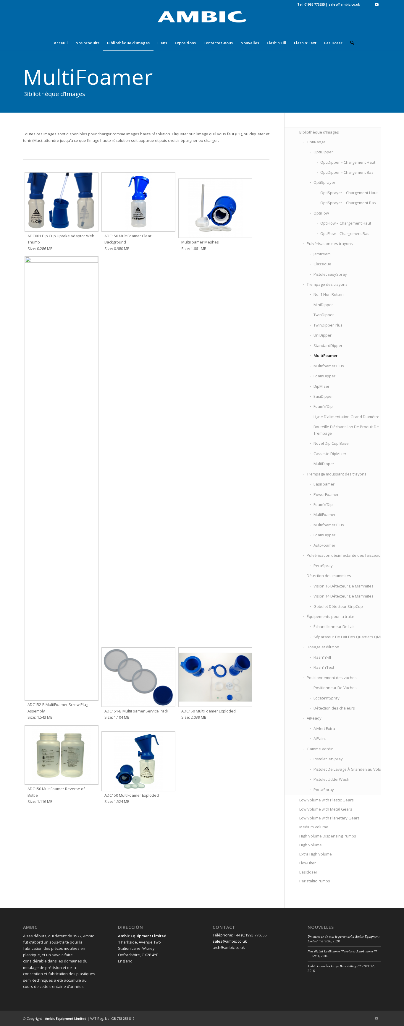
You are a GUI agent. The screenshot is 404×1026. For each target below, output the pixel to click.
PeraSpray (323, 565)
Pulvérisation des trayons (330, 243)
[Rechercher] (350, 42)
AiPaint (319, 738)
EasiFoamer (323, 484)
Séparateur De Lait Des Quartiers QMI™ (348, 636)
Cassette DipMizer (329, 453)
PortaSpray (323, 789)
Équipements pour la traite (330, 616)
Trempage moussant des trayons (336, 474)
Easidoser (308, 872)
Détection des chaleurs (334, 708)
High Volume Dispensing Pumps (327, 836)
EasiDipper (323, 396)
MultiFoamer (325, 355)
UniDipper (322, 335)
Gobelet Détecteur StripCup (338, 606)
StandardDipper (327, 345)
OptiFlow (321, 213)
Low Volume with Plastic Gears (326, 800)
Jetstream (322, 253)
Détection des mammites (329, 575)
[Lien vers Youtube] (376, 4)
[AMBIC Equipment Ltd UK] (202, 22)
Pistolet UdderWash (331, 779)
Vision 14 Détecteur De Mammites (343, 596)
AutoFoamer (324, 545)
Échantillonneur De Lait (334, 626)
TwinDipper (323, 314)
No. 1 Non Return (328, 294)
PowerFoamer (326, 494)
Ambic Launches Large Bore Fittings (333, 966)
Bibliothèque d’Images (319, 132)
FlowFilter (307, 863)
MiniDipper (323, 304)
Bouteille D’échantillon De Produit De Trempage (346, 430)
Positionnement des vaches (332, 677)
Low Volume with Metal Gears (325, 809)
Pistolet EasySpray (330, 274)
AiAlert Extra (324, 728)
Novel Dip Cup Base (331, 443)
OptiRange (316, 142)
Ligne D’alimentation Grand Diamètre (346, 416)
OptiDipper (323, 152)
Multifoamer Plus (328, 365)
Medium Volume (313, 826)
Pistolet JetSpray (328, 759)
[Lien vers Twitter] (367, 4)
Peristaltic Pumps (314, 881)
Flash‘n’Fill (322, 657)
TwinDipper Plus (327, 325)
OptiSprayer (324, 182)
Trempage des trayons (327, 284)
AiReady (314, 718)
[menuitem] (61, 42)
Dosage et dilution (323, 647)
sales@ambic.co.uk (344, 4)
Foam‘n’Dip (323, 406)
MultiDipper (323, 463)
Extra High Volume (315, 854)
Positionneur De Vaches (335, 687)
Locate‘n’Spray (326, 698)
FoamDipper (324, 376)
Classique (322, 264)
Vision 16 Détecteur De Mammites (343, 586)
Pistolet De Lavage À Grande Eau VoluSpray (352, 769)
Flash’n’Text (323, 667)
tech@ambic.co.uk (229, 947)
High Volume (310, 845)
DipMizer (321, 386)
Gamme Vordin (320, 748)
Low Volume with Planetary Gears (329, 818)
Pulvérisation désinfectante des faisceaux (345, 555)
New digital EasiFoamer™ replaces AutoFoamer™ (342, 951)
